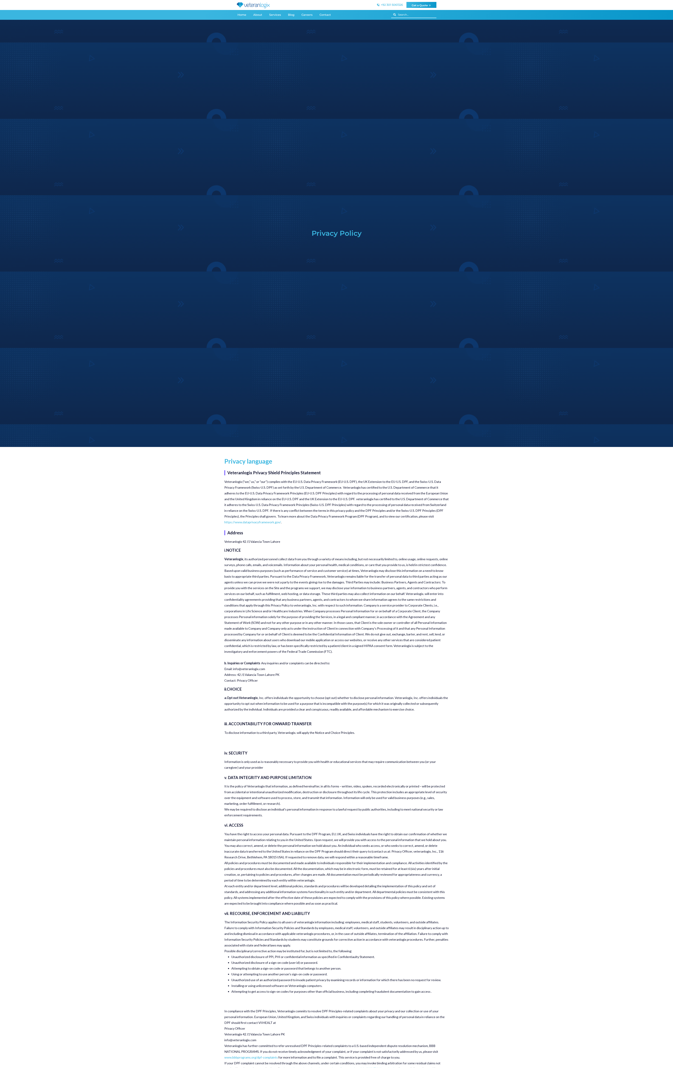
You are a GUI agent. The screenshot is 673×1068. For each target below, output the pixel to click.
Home (241, 14)
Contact (325, 14)
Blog (291, 14)
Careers (306, 14)
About (257, 14)
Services (275, 14)
